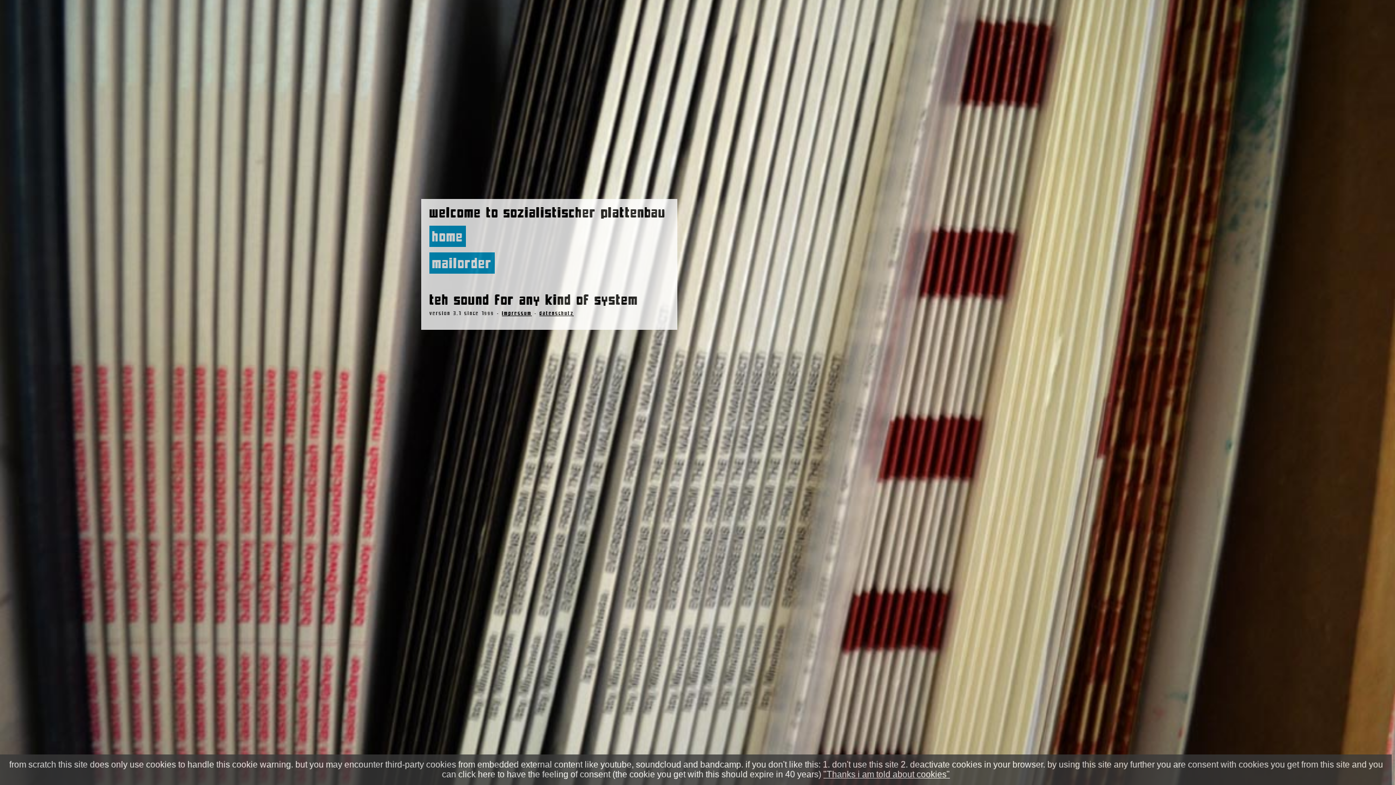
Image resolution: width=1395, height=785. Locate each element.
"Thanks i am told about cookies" (886, 774)
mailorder (462, 263)
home (447, 236)
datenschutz (556, 313)
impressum (517, 313)
